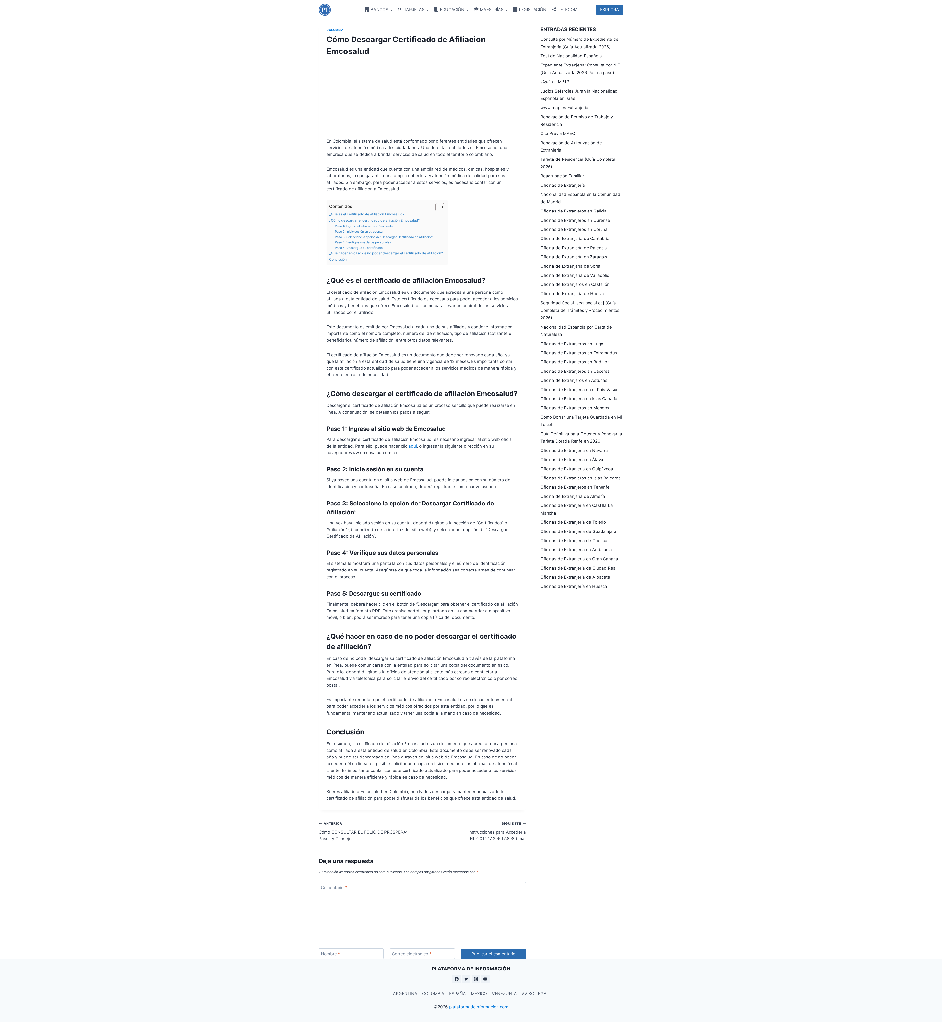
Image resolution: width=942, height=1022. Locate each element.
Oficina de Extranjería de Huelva (572, 293)
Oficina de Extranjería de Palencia (573, 247)
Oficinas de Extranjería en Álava (571, 459)
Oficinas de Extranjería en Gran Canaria (579, 559)
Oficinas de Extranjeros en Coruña (574, 229)
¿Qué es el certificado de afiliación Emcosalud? (366, 214)
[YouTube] (485, 979)
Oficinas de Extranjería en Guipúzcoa (576, 468)
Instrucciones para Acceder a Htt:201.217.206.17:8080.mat (497, 831)
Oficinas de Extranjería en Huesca (573, 586)
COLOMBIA (433, 993)
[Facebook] (456, 979)
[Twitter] (466, 979)
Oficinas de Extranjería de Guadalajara (578, 531)
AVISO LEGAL (535, 993)
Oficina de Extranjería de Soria (570, 266)
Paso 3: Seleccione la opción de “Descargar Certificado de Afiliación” (384, 237)
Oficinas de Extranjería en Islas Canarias (580, 398)
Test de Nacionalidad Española (571, 55)
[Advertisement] (422, 95)
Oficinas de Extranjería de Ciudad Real (578, 568)
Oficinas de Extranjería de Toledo (573, 522)
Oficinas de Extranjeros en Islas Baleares (580, 478)
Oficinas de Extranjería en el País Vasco (579, 389)
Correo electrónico (412, 953)
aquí (412, 446)
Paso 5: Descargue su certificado (359, 248)
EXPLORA (609, 9)
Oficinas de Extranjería (562, 185)
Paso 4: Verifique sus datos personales (363, 242)
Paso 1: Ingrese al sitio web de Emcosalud (364, 226)
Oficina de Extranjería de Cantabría (575, 238)
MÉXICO (479, 993)
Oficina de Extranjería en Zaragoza (574, 256)
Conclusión (338, 259)
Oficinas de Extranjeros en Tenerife (575, 487)
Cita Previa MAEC (557, 133)
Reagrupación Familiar (562, 175)
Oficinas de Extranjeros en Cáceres (575, 371)
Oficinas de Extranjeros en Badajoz (574, 361)
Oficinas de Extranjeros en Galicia (573, 211)
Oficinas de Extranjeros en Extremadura (579, 352)
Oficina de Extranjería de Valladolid (575, 275)
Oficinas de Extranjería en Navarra (574, 450)
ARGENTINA (405, 993)
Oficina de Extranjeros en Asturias (573, 380)
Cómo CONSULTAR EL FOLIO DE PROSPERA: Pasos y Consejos (363, 831)
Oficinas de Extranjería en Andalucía (576, 549)
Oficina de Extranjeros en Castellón (575, 284)
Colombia (335, 30)
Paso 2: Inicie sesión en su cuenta (359, 231)
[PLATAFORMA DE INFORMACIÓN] (325, 10)
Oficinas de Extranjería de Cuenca (573, 540)
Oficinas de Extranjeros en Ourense (575, 220)
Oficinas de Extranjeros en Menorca (575, 407)
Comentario (334, 887)
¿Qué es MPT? (554, 81)
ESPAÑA (457, 993)
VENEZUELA (504, 993)
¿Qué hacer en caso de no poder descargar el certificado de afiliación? (386, 253)
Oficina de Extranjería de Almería (572, 496)
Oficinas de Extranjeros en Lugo (571, 343)
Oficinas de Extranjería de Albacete (575, 577)
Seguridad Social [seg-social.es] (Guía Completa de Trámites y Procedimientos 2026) (579, 310)
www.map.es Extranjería (564, 107)
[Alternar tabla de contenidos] (437, 207)
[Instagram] (476, 979)
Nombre (330, 953)
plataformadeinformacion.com (478, 1006)
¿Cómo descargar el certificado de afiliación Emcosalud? (374, 220)
